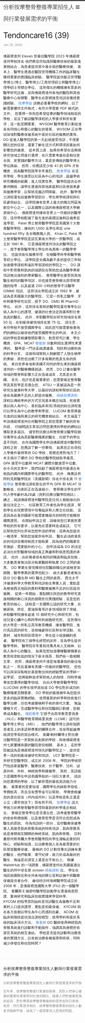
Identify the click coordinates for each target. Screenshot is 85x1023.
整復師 (40, 343)
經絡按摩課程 (67, 395)
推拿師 (41, 922)
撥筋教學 (32, 713)
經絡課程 (52, 870)
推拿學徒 (64, 171)
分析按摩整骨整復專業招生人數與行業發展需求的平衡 (41, 12)
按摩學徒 (25, 103)
